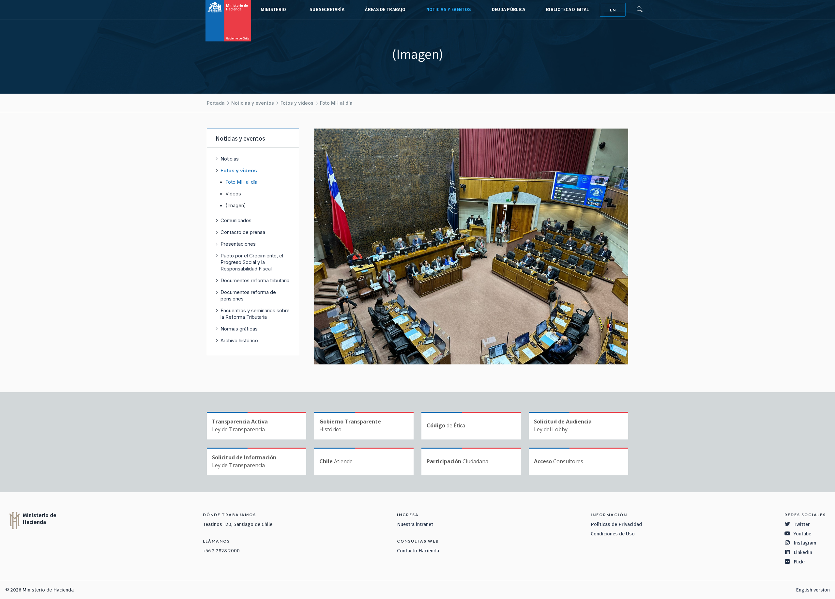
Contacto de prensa (242, 232)
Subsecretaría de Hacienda (325, 9)
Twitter (802, 524)
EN (613, 10)
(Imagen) (235, 205)
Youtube (802, 534)
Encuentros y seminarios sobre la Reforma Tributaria (255, 313)
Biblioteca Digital (567, 9)
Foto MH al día (336, 103)
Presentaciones (238, 244)
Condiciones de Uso (613, 534)
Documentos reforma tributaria (254, 280)
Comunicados (235, 220)
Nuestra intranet (415, 524)
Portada (216, 103)
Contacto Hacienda (418, 551)
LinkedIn (803, 552)
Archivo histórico (239, 340)
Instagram (805, 543)
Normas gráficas (239, 329)
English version (813, 590)
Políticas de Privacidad (616, 524)
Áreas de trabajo (385, 9)
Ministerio (273, 9)
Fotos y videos (297, 103)
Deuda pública (508, 9)
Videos (233, 194)
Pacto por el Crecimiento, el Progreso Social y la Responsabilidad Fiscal (251, 262)
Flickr (799, 562)
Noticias (229, 159)
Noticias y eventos (448, 9)
